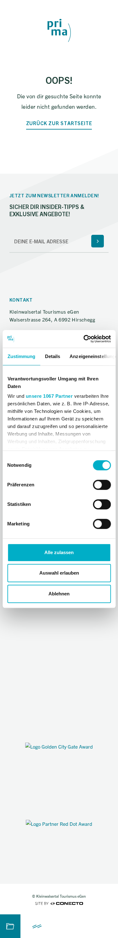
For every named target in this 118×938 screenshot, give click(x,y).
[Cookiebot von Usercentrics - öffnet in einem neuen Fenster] (84, 339)
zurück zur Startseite (59, 123)
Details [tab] (52, 356)
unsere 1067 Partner (49, 396)
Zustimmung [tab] (21, 356)
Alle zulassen (59, 552)
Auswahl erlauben (59, 573)
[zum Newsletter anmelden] (97, 241)
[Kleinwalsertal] (59, 30)
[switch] (102, 485)
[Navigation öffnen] (37, 926)
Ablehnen (59, 593)
